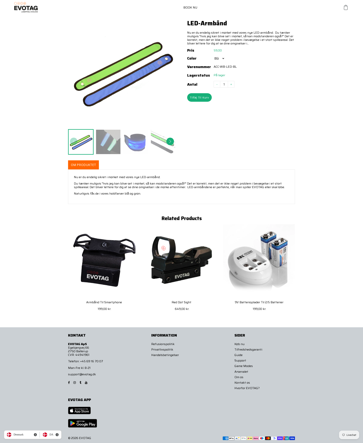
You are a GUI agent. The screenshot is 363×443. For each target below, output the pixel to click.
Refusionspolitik (163, 344)
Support (240, 360)
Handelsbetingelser (165, 355)
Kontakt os (242, 382)
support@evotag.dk (82, 374)
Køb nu (239, 344)
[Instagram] (75, 382)
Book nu (190, 7)
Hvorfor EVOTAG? (247, 388)
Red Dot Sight (181, 302)
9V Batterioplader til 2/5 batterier (259, 302)
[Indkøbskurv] (346, 7)
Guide (238, 355)
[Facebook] (69, 382)
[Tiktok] (81, 382)
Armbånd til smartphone (104, 302)
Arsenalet (241, 371)
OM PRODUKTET (83, 165)
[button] (170, 141)
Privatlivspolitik (162, 349)
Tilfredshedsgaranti (248, 349)
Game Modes (243, 366)
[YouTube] (86, 382)
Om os (238, 377)
